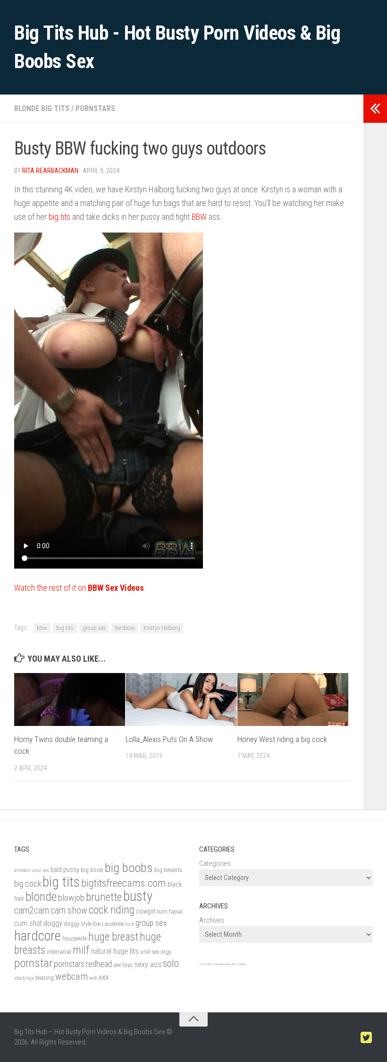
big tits (59, 217)
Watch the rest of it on (79, 588)
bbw (42, 628)
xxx (104, 977)
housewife (74, 938)
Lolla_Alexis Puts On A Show (169, 739)
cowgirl (145, 911)
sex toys (123, 964)
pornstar (33, 963)
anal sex (41, 870)
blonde (41, 896)
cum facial (170, 911)
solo (171, 963)
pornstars (69, 964)
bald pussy (64, 870)
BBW (199, 217)
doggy (52, 923)
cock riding (112, 910)
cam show (68, 910)
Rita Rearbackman (50, 170)
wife (93, 978)
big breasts (168, 869)
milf (81, 950)
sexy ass (147, 964)
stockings (24, 978)
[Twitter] (366, 1038)
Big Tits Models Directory (220, 964)
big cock (27, 884)
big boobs (129, 867)
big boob (92, 869)
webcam (71, 976)
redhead (99, 964)
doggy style (78, 923)
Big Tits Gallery (239, 964)
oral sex (149, 951)
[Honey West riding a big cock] (292, 699)
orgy (165, 951)
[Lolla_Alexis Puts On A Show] (181, 699)
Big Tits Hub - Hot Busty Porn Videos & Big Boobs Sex (177, 47)
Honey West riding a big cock (282, 739)
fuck (129, 924)
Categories (215, 863)
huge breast (113, 937)
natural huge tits (115, 951)
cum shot (28, 923)
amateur (22, 870)
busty (137, 896)
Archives (211, 920)
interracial (59, 951)
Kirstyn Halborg (161, 628)
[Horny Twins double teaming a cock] (69, 699)
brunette (104, 897)
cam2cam (31, 910)
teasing (44, 977)
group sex (94, 628)
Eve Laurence (108, 923)
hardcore (125, 628)
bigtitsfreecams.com (123, 883)
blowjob (71, 898)
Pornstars (95, 108)
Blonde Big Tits (41, 108)
